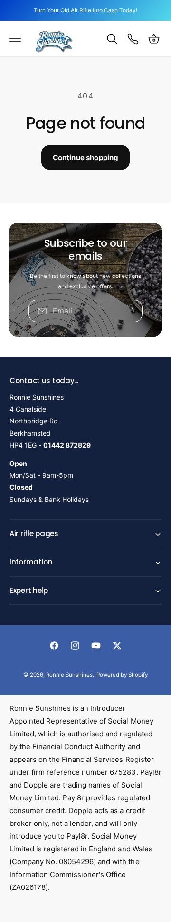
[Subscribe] (131, 311)
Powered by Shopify (122, 674)
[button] (15, 38)
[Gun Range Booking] (133, 38)
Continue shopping (86, 157)
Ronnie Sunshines (69, 674)
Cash (111, 10)
